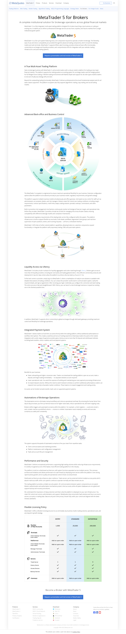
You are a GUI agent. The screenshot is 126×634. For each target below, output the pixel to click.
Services (51, 3)
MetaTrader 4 (16, 611)
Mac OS (57, 611)
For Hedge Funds (94, 8)
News (101, 8)
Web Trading (23, 8)
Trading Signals (37, 618)
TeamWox (15, 613)
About (75, 609)
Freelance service (38, 620)
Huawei (57, 620)
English (114, 3)
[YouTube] (100, 612)
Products (44, 3)
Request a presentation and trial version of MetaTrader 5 (63, 55)
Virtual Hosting (37, 613)
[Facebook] (94, 612)
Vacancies (76, 616)
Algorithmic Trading (44, 8)
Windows (57, 609)
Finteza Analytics (17, 616)
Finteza (38, 3)
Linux (56, 613)
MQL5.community (38, 609)
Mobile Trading (33, 8)
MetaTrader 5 (30, 3)
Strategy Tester (74, 8)
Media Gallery (77, 618)
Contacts (75, 613)
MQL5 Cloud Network (39, 611)
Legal (74, 620)
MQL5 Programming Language (60, 8)
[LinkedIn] (97, 612)
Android (57, 618)
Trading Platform (14, 8)
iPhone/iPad (58, 616)
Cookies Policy (76, 632)
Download (58, 3)
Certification (15, 618)
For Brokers (83, 8)
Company (66, 3)
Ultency (83, 270)
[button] (106, 3)
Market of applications (39, 616)
